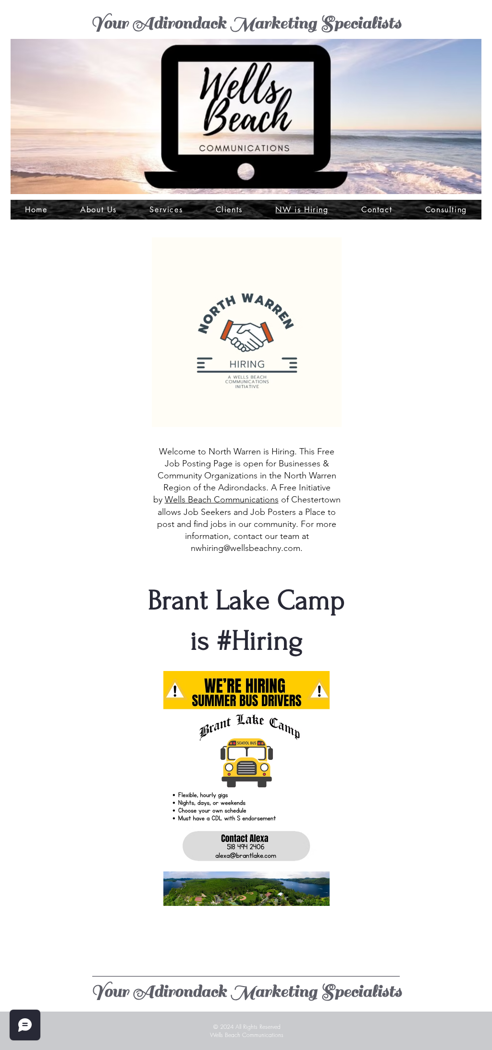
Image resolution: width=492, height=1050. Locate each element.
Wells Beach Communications (222, 499)
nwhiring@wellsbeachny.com (245, 548)
